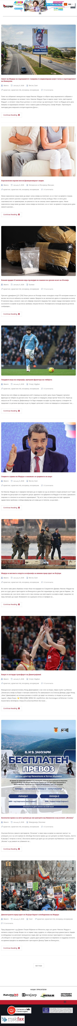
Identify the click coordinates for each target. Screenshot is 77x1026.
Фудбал (37, 384)
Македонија (33, 822)
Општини (41, 822)
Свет (36, 85)
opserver (6, 90)
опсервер (25, 90)
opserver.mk (16, 90)
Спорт (31, 384)
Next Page (38, 966)
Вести (31, 85)
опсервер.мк (34, 90)
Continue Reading (10, 115)
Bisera (6, 85)
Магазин (51, 185)
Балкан (31, 284)
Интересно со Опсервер (38, 185)
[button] (40, 13)
